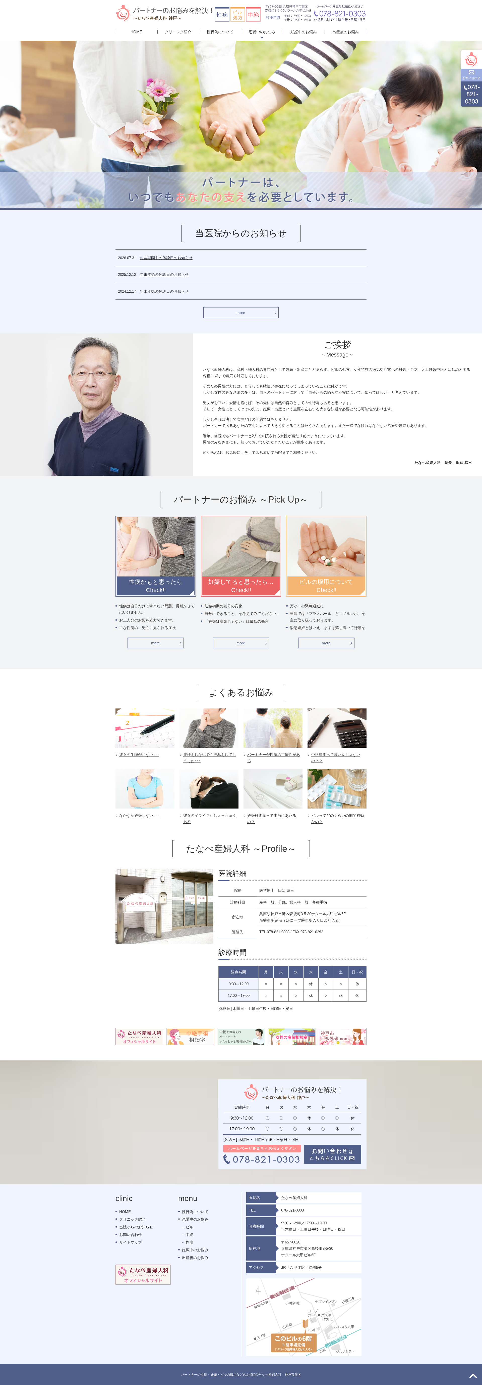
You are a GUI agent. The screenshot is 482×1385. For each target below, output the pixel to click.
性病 (189, 1242)
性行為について (220, 32)
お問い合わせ (130, 1234)
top (473, 1376)
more (240, 312)
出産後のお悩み (345, 32)
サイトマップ (130, 1242)
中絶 (189, 1234)
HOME (136, 32)
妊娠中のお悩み (303, 32)
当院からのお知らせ (136, 1227)
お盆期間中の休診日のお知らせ (166, 258)
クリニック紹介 (178, 32)
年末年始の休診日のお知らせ (164, 274)
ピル (189, 1227)
